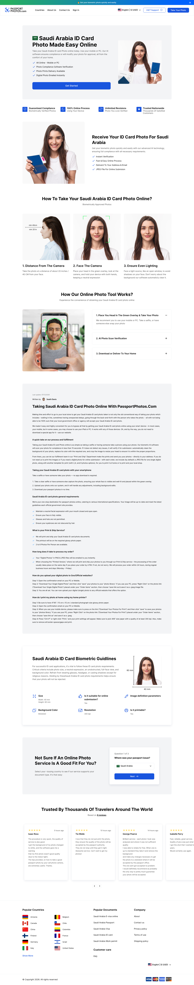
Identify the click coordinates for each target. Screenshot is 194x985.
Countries (39, 10)
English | (130, 10)
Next (132, 776)
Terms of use (140, 935)
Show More (27, 956)
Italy (32, 948)
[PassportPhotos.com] (16, 11)
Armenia (34, 917)
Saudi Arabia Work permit (105, 941)
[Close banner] (190, 2)
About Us (51, 10)
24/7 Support (152, 10)
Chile (64, 923)
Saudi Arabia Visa (101, 929)
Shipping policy (141, 941)
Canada (34, 923)
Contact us (139, 922)
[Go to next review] (100, 886)
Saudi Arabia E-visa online (105, 916)
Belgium (65, 917)
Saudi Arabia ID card (102, 935)
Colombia (66, 929)
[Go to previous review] (94, 886)
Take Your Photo (178, 10)
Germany (34, 942)
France (65, 936)
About (137, 916)
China (33, 929)
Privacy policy (140, 929)
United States (68, 948)
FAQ (95, 956)
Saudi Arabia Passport (103, 922)
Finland (33, 936)
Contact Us (64, 10)
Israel (64, 942)
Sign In (76, 10)
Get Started (71, 85)
